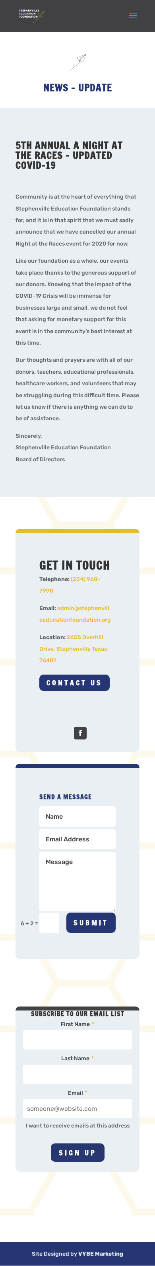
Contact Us (74, 682)
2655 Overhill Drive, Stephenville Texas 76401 (73, 649)
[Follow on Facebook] (80, 733)
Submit (91, 922)
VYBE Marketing (100, 1253)
